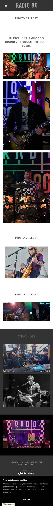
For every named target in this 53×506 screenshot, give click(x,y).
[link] (27, 5)
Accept (26, 500)
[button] (6, 5)
